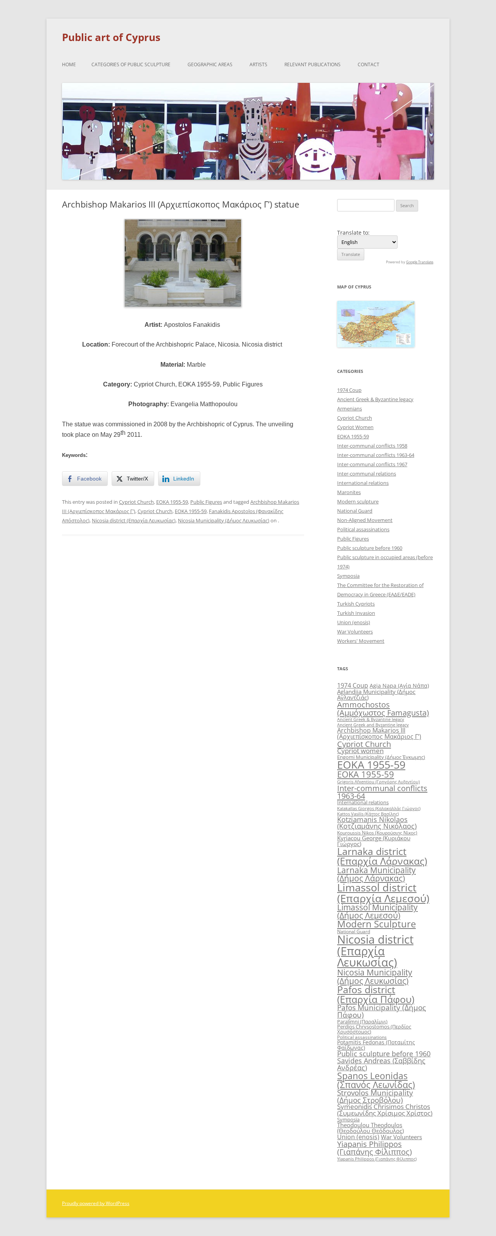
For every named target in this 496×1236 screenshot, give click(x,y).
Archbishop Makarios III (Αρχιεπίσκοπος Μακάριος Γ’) (379, 733)
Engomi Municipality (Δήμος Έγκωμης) (381, 757)
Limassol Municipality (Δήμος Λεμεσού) (377, 911)
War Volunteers (355, 631)
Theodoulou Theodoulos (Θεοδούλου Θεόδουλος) (370, 1128)
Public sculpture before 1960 (369, 547)
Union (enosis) (353, 622)
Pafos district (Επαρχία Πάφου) (375, 994)
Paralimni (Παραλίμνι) (362, 1021)
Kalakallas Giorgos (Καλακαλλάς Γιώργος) (378, 808)
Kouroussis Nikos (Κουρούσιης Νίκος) (377, 832)
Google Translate (419, 261)
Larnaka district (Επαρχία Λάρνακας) (382, 856)
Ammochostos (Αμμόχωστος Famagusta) (383, 708)
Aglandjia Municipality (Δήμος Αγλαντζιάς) (376, 694)
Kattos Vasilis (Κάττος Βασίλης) (368, 814)
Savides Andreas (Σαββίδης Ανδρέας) (381, 1064)
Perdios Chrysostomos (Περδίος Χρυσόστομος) (374, 1029)
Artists (258, 64)
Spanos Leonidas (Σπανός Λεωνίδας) (376, 1080)
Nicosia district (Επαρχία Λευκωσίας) (134, 520)
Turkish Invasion (356, 612)
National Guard (354, 510)
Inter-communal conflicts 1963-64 (375, 454)
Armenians (349, 408)
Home (69, 64)
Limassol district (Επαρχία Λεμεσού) (383, 892)
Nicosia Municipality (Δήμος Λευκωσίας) (223, 520)
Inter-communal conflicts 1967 (372, 464)
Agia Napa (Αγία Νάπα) (399, 685)
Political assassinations (363, 529)
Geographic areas (210, 64)
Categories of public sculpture (130, 64)
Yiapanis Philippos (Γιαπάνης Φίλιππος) (374, 1148)
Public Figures (206, 501)
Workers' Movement (360, 640)
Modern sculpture (358, 501)
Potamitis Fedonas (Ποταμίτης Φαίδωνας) (376, 1045)
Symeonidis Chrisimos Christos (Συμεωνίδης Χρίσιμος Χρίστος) (384, 1110)
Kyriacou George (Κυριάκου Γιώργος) (373, 841)
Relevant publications (312, 64)
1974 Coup (349, 389)
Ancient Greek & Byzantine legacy (375, 399)
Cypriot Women (355, 427)
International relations (363, 482)
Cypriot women (360, 750)
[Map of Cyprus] (376, 345)
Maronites (349, 492)
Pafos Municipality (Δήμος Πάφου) (381, 1011)
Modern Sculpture (376, 923)
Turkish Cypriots (356, 603)
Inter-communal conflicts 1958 (372, 445)
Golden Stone (83, 569)
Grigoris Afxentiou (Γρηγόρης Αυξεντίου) (378, 782)
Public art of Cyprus (111, 37)
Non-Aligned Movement (365, 520)
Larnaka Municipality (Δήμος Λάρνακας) (376, 874)
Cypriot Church (136, 501)
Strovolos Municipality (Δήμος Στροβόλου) (375, 1096)
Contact (368, 64)
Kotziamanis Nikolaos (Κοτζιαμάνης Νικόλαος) (377, 823)
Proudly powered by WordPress (95, 1203)
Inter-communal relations (366, 473)
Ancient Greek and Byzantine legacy (373, 725)
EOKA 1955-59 (172, 501)
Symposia (348, 575)
